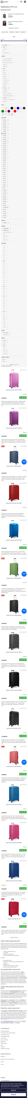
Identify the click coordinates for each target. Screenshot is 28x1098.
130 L (5, 265)
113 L (5, 270)
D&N (5, 68)
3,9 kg (5, 164)
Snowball (6, 91)
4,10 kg (5, 137)
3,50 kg (5, 139)
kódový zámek (7, 334)
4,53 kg (5, 197)
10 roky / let (6, 353)
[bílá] (24, 111)
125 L (5, 255)
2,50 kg (5, 131)
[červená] (15, 111)
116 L (5, 280)
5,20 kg (5, 151)
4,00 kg (5, 157)
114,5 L (5, 327)
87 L (5, 263)
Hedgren (5, 76)
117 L (5, 245)
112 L (5, 268)
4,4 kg (5, 172)
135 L (5, 325)
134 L (5, 321)
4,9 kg (5, 209)
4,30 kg (5, 129)
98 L (5, 282)
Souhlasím (13, 1094)
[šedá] (21, 108)
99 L (5, 309)
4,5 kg (5, 182)
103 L (5, 292)
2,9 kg (5, 162)
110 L (5, 284)
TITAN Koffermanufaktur (9, 95)
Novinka (5, 49)
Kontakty (3, 1046)
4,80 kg (5, 123)
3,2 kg (5, 176)
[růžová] (5, 111)
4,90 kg (5, 153)
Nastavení (13, 1090)
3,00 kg (5, 158)
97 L (5, 267)
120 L (5, 305)
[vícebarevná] (18, 111)
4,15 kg (5, 191)
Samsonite (6, 89)
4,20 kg (5, 125)
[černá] (12, 108)
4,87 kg (5, 199)
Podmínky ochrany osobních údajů (8, 1032)
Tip (4, 51)
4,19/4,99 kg (6, 207)
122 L (5, 294)
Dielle (5, 72)
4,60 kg (5, 141)
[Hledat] (17, 1)
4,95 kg (5, 217)
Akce (5, 47)
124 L (5, 290)
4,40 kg (5, 120)
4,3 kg (5, 203)
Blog (2, 1045)
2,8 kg (5, 178)
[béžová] (12, 111)
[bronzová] (8, 114)
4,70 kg (5, 147)
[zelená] (2, 111)
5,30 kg (5, 193)
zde (18, 1086)
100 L (5, 261)
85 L (5, 257)
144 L (5, 323)
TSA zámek (6, 332)
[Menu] (25, 1)
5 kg (5, 188)
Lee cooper (6, 82)
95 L (5, 313)
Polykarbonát (7, 230)
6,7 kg (5, 211)
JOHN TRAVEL (7, 80)
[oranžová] (5, 108)
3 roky (5, 342)
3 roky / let (6, 349)
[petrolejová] (2, 114)
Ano (5, 361)
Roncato (6, 87)
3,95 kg (5, 145)
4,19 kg (5, 215)
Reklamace (3, 1041)
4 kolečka (6, 222)
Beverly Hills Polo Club (8, 62)
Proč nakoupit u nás (5, 1034)
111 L (5, 278)
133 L (5, 319)
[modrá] (18, 108)
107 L (5, 272)
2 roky (5, 340)
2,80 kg (5, 135)
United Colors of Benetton (9, 99)
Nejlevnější (12, 32)
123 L (5, 288)
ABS (5, 234)
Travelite (5, 97)
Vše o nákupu (3, 1038)
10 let (5, 346)
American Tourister (8, 60)
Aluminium (6, 236)
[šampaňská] (21, 111)
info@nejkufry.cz (6, 1080)
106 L (5, 296)
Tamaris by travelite (8, 93)
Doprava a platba (4, 1039)
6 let (5, 348)
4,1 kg (5, 180)
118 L (5, 253)
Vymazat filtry (13, 364)
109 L (5, 286)
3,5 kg (5, 168)
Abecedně (23, 32)
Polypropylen (7, 228)
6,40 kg (5, 160)
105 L (5, 276)
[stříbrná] (5, 114)
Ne (4, 359)
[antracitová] (24, 108)
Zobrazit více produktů (13, 28)
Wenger (5, 101)
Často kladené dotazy (5, 1036)
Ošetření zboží (4, 1043)
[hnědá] (15, 108)
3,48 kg (5, 190)
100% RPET (6, 240)
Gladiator (6, 74)
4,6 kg (5, 186)
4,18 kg (5, 155)
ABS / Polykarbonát (8, 232)
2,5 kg (5, 174)
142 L (5, 300)
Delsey (5, 70)
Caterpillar (6, 66)
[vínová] (12, 114)
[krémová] (15, 114)
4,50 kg (5, 127)
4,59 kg (5, 201)
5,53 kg (5, 213)
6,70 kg (5, 143)
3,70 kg (5, 133)
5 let (5, 344)
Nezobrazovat (7, 52)
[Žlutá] (2, 108)
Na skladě (6, 45)
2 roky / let (6, 351)
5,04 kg (5, 205)
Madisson (6, 84)
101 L (5, 315)
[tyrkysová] (8, 108)
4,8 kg (5, 195)
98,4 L (5, 317)
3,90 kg (5, 121)
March (5, 86)
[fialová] (8, 111)
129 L (5, 311)
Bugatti (5, 64)
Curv (5, 238)
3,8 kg (5, 170)
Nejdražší (17, 32)
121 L (5, 298)
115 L (5, 249)
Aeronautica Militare (8, 58)
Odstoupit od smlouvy (5, 1048)
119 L (5, 274)
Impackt (5, 78)
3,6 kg (5, 184)
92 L (5, 301)
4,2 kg (5, 166)
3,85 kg (5, 149)
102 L (5, 259)
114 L (5, 247)
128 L (5, 303)
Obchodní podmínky (5, 1031)
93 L (5, 307)
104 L (5, 251)
